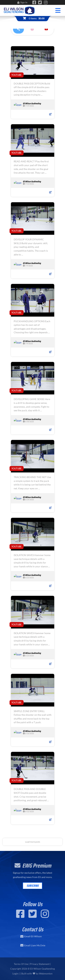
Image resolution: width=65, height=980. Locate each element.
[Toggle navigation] (58, 10)
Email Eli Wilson (33, 936)
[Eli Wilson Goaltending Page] (34, 3)
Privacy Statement (40, 963)
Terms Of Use (21, 963)
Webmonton (46, 973)
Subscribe (33, 885)
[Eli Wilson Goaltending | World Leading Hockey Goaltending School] (19, 10)
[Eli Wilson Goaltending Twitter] (39, 3)
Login (15, 973)
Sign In (23, 2)
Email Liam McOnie (34, 945)
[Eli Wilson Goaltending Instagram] (45, 3)
